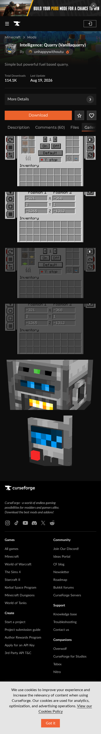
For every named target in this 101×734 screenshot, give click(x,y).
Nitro (57, 672)
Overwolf (60, 649)
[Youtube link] (25, 523)
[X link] (43, 523)
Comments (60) (50, 127)
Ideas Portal (61, 556)
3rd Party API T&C (18, 653)
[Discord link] (34, 523)
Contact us (61, 630)
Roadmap (60, 580)
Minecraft (13, 37)
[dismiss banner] (93, 5)
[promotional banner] (50, 8)
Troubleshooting (65, 622)
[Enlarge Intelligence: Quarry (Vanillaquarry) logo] (11, 49)
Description (19, 127)
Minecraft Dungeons (20, 595)
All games (11, 549)
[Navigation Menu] (7, 23)
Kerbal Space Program (20, 587)
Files (74, 127)
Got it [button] (50, 723)
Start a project (15, 622)
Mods (31, 37)
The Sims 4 (13, 572)
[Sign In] (90, 23)
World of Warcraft (18, 564)
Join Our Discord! (66, 549)
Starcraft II (12, 580)
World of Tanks (16, 603)
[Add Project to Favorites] (79, 115)
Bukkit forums (63, 587)
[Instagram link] (7, 523)
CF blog (58, 564)
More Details (18, 99)
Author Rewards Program (23, 637)
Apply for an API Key (20, 645)
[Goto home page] (17, 23)
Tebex (57, 664)
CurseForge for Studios (69, 656)
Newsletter (61, 572)
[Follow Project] (91, 115)
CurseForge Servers (67, 595)
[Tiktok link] (16, 523)
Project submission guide (22, 630)
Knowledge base (65, 614)
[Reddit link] (52, 523)
